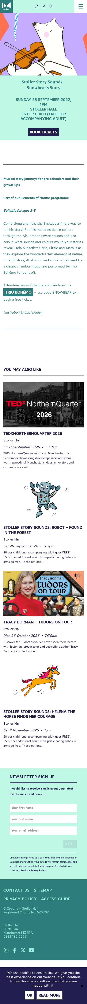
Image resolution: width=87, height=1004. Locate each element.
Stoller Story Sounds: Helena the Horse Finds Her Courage (39, 714)
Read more (49, 995)
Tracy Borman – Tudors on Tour (37, 622)
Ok (29, 995)
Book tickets (43, 132)
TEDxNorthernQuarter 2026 (32, 433)
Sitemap (43, 890)
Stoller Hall (6, 6)
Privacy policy (20, 898)
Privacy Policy (38, 870)
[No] (82, 986)
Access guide (55, 898)
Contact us (16, 890)
